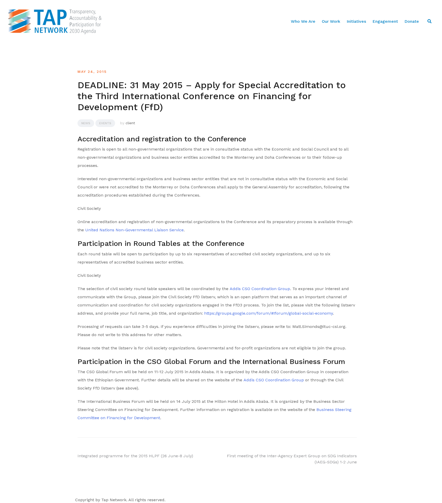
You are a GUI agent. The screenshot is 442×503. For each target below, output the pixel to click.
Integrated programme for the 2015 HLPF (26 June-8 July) (135, 455)
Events (105, 123)
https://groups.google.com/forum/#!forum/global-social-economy (268, 313)
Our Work (331, 21)
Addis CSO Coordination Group (260, 288)
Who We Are (303, 21)
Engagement (385, 21)
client (130, 123)
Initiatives (356, 21)
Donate (411, 21)
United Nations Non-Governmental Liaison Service (134, 229)
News (85, 123)
